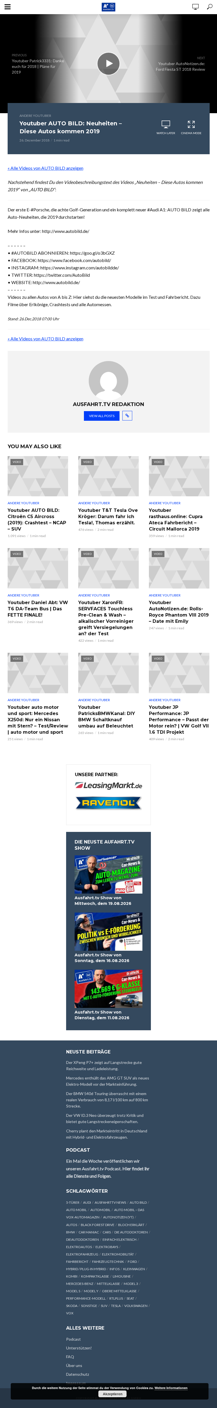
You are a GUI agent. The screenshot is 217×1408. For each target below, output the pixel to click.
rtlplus (116, 1298)
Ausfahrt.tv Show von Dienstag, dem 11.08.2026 (102, 1015)
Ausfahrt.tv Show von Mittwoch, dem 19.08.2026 (103, 900)
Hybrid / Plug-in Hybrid (86, 1269)
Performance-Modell (86, 1298)
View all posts (101, 416)
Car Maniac (89, 1232)
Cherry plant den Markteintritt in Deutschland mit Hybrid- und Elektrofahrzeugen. (106, 1133)
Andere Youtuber (35, 115)
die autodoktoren (131, 1232)
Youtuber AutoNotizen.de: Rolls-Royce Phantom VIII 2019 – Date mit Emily (179, 612)
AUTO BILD (138, 1202)
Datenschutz (77, 1374)
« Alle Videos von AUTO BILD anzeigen (45, 168)
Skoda (71, 1306)
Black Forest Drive (97, 1225)
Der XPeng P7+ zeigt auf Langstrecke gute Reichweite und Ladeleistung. (104, 1065)
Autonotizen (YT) (118, 1217)
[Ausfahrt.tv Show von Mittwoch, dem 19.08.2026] (108, 874)
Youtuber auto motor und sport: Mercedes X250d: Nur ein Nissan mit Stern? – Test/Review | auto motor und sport (38, 720)
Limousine (122, 1276)
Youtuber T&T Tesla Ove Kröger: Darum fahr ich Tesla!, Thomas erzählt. (108, 516)
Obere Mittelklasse (119, 1291)
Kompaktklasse (95, 1276)
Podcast (73, 1339)
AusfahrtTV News (110, 1202)
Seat (130, 1298)
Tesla (116, 1306)
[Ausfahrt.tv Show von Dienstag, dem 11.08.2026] (108, 989)
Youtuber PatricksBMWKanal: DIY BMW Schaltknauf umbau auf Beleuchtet (106, 717)
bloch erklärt (131, 1225)
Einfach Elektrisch (119, 1239)
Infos (115, 1269)
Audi (87, 1202)
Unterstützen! (79, 1347)
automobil (100, 1210)
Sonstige (89, 1306)
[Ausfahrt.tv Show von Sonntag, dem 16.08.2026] (108, 932)
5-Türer (72, 1202)
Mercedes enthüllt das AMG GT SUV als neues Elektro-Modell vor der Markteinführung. (107, 1081)
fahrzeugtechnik (108, 1261)
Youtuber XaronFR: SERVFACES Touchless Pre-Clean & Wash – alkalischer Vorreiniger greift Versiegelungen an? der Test (106, 618)
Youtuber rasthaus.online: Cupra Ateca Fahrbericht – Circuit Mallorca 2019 (176, 520)
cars (107, 1232)
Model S (73, 1291)
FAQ (70, 1356)
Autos (71, 1225)
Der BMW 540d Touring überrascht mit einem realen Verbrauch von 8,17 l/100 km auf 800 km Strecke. (107, 1099)
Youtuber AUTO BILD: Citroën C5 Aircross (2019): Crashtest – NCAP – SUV (37, 520)
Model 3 (131, 1284)
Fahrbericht (77, 1261)
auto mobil (76, 1210)
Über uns (74, 1365)
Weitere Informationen (171, 1388)
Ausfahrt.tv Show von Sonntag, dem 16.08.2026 (102, 957)
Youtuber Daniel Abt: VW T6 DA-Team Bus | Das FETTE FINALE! (38, 609)
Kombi (71, 1276)
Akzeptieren (112, 1393)
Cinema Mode (191, 133)
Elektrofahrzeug (82, 1254)
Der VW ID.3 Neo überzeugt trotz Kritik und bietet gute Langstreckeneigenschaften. (105, 1118)
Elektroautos (79, 1247)
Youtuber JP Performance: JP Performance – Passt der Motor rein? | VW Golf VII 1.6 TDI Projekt (179, 720)
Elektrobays (107, 1247)
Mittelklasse (108, 1284)
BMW (70, 1232)
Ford (132, 1261)
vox (69, 1313)
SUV (104, 1306)
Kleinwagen (134, 1269)
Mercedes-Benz (79, 1284)
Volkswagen (135, 1306)
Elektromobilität (118, 1254)
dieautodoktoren (82, 1239)
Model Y (91, 1291)
